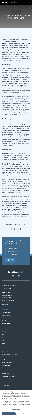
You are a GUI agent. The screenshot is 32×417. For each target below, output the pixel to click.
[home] (9, 2)
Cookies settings (16, 409)
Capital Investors (6, 365)
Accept (8, 413)
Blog (3, 337)
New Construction (6, 315)
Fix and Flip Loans (6, 312)
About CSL (4, 331)
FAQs (3, 334)
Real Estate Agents (6, 359)
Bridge (3, 318)
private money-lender (15, 56)
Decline (23, 413)
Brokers (3, 357)
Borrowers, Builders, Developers (9, 354)
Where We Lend (5, 320)
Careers (3, 340)
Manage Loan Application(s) (9, 376)
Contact (3, 346)
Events (3, 343)
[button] (29, 2)
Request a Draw (5, 373)
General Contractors (7, 362)
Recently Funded (6, 323)
